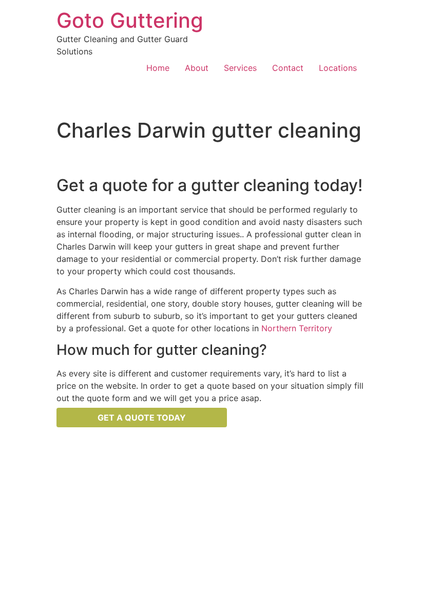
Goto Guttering (129, 20)
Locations (338, 68)
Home (157, 68)
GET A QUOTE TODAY (142, 417)
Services (240, 68)
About (196, 68)
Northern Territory (296, 328)
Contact (287, 68)
